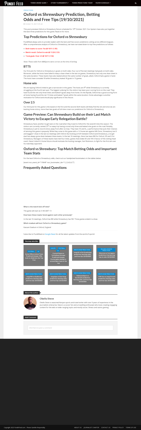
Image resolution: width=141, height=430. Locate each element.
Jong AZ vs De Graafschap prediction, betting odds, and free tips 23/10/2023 (82, 254)
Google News (50, 234)
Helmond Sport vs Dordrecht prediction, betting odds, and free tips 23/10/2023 (82, 278)
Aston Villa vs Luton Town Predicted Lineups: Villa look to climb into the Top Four (34, 257)
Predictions (28, 10)
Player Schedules (102, 3)
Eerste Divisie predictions (82, 250)
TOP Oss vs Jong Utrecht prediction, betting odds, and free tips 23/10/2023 (106, 278)
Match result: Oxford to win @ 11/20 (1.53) (43, 52)
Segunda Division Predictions (106, 249)
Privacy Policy (118, 427)
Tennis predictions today (82, 3)
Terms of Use (131, 427)
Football (31, 251)
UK (38, 251)
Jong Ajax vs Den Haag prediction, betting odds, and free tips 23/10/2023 (58, 278)
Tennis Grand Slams (38, 3)
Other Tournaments (59, 3)
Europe (53, 248)
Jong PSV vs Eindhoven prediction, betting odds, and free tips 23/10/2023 (34, 278)
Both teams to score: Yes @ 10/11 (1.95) (41, 48)
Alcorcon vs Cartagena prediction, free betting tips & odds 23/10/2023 (107, 255)
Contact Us (105, 427)
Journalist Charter (91, 427)
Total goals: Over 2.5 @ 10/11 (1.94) (40, 56)
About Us (78, 427)
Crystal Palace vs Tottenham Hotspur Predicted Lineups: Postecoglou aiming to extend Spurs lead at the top (58, 258)
